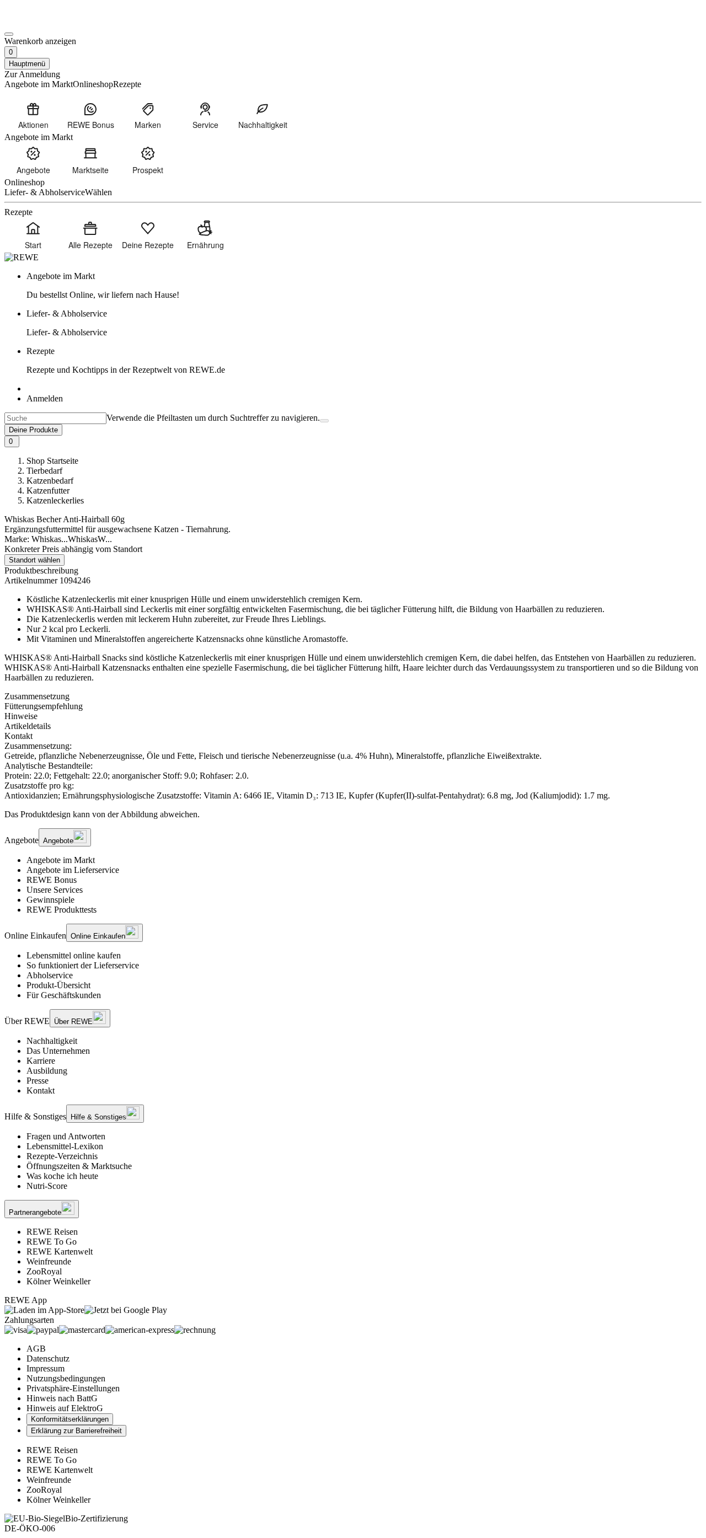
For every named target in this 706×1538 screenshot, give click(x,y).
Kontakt (40, 1090)
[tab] (353, 696)
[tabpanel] (353, 771)
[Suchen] (324, 420)
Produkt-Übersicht (58, 985)
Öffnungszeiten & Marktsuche (79, 1166)
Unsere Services (54, 889)
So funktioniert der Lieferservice (82, 965)
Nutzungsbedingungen (65, 1378)
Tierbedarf (44, 470)
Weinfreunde (48, 1261)
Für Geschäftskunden (63, 995)
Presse (37, 1080)
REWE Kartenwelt (59, 1251)
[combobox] (55, 418)
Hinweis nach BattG (62, 1398)
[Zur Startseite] (41, 21)
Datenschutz (47, 1358)
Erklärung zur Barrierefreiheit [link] (76, 1431)
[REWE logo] (21, 257)
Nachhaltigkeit (51, 1041)
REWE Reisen (52, 1231)
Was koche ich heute (62, 1176)
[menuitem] (33, 115)
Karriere (40, 1060)
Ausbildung (46, 1070)
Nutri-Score (46, 1186)
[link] (364, 285)
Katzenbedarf (49, 480)
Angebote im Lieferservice (72, 870)
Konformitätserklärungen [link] (70, 1419)
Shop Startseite (52, 460)
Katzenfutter (47, 490)
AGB (36, 1348)
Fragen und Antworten (65, 1136)
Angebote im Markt (60, 860)
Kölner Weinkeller (58, 1281)
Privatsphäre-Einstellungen (73, 1388)
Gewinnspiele (50, 899)
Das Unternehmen (58, 1050)
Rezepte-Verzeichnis (62, 1156)
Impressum (45, 1368)
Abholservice (49, 975)
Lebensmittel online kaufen (73, 955)
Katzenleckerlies (55, 500)
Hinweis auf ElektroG (64, 1408)
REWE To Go (51, 1241)
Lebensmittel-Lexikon (64, 1146)
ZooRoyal (44, 1271)
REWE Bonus (51, 880)
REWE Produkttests (61, 909)
